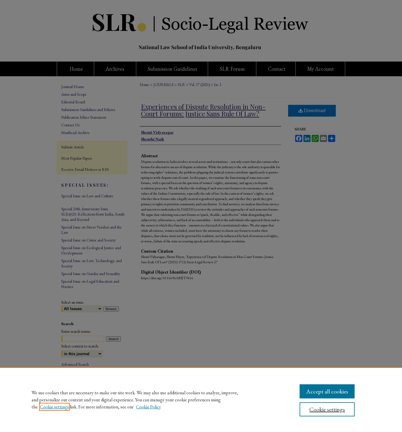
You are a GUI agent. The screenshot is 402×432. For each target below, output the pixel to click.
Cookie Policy (148, 407)
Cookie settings (54, 407)
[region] (201, 399)
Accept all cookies (327, 391)
